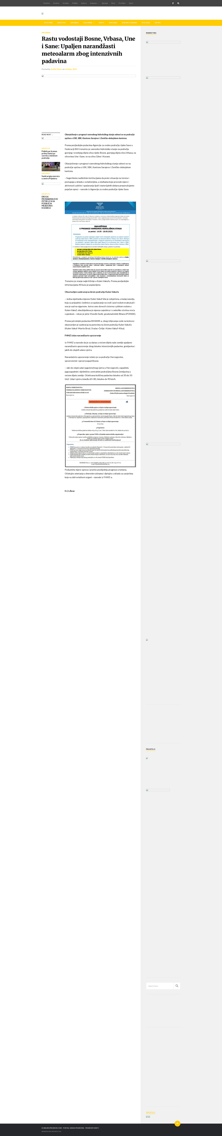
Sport (131, 3)
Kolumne (93, 3)
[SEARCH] (176, 985)
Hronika (66, 3)
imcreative (56, 1131)
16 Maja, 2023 (71, 69)
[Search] (178, 3)
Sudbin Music (56, 69)
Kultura (84, 3)
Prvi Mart (122, 3)
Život (113, 3)
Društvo (56, 3)
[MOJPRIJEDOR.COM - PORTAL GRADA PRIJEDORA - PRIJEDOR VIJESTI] (42, 13)
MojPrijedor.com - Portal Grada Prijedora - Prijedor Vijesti (73, 1128)
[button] (100, 240)
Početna (46, 3)
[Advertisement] (163, 723)
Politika (75, 3)
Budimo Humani (129, 23)
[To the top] (177, 1123)
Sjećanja (105, 3)
